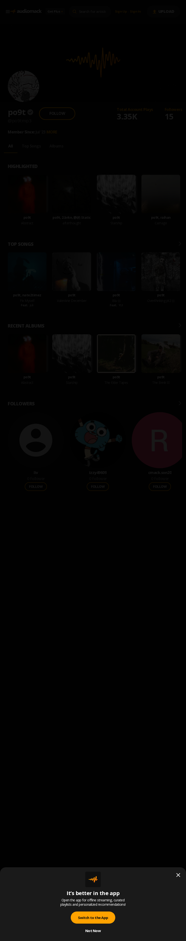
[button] (93, 470)
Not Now (93, 930)
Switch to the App (93, 917)
